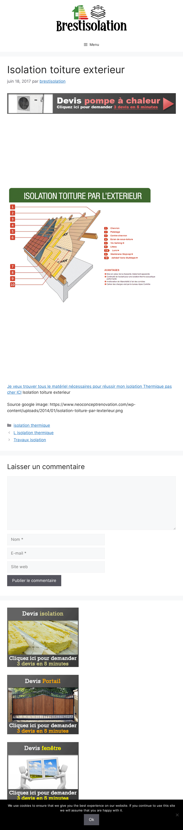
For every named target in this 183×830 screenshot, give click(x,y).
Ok (91, 819)
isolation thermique (32, 425)
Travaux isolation (30, 439)
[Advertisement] (91, 151)
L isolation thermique (34, 432)
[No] (177, 814)
